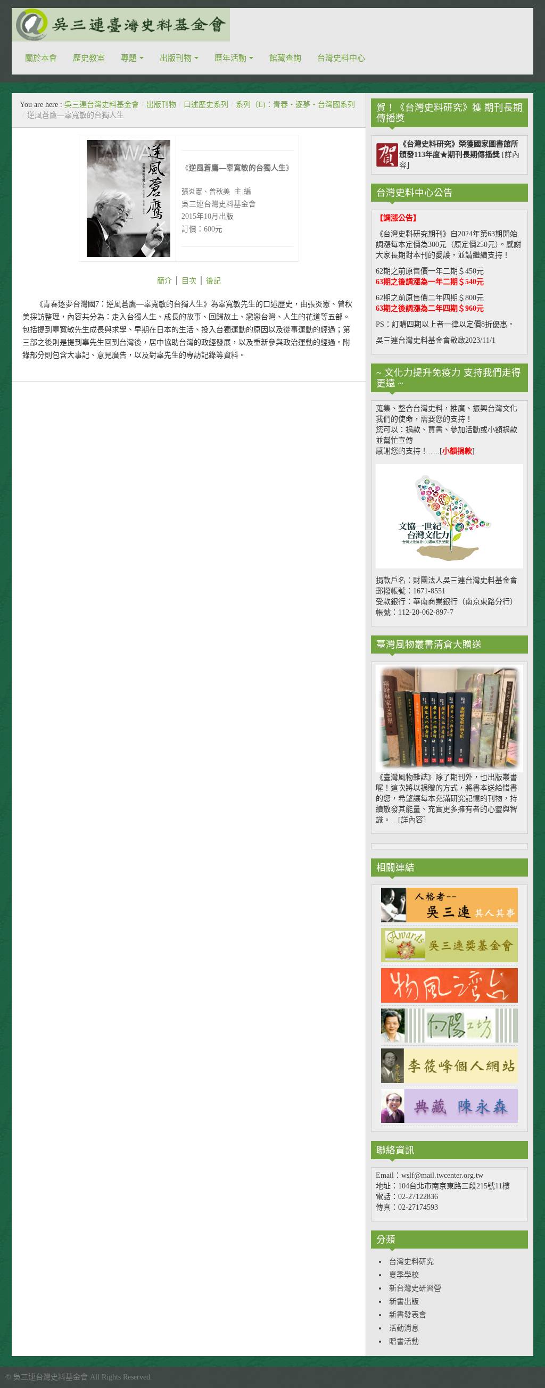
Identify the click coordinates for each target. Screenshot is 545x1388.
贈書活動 (404, 1341)
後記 (213, 281)
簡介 (164, 281)
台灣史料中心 (341, 58)
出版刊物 (176, 58)
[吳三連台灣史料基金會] (121, 25)
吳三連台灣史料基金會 (101, 105)
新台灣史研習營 (415, 1288)
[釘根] (173, 281)
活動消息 (404, 1328)
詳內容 (412, 820)
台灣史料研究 (411, 1262)
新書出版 (404, 1302)
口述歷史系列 (206, 105)
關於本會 (41, 58)
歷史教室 (89, 58)
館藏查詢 (285, 58)
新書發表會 (407, 1315)
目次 (188, 281)
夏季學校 (404, 1275)
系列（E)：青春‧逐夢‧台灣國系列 (295, 105)
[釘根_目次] (180, 281)
